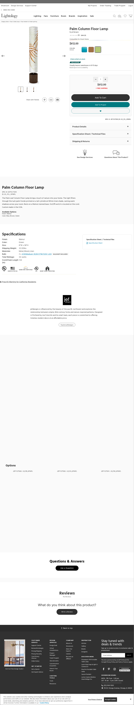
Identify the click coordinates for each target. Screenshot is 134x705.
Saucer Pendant (86, 674)
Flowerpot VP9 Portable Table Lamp (89, 660)
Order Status (35, 661)
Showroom (5, 6)
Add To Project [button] (100, 105)
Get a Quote (35, 669)
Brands (72, 16)
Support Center (31, 6)
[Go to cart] (130, 15)
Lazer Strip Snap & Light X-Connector (89, 665)
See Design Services (85, 157)
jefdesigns (75, 32)
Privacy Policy (111, 662)
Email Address (107, 655)
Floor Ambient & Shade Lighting (29, 22)
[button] (3, 56)
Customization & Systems (54, 665)
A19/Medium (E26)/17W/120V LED (37, 254)
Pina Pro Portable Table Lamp (88, 670)
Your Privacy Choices (35, 657)
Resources (53, 684)
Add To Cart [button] (100, 98)
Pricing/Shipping (36, 651)
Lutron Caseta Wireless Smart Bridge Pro (88, 678)
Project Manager (52, 654)
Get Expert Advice (37, 672)
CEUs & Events (54, 661)
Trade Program (119, 6)
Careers (68, 654)
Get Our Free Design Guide (14, 669)
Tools (51, 681)
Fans (46, 16)
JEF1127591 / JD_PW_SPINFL (111, 471)
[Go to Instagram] (115, 669)
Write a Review (67, 612)
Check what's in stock (77, 59)
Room (63, 16)
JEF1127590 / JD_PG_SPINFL (67, 471)
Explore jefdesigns (67, 325)
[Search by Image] (119, 16)
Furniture (54, 16)
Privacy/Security (36, 654)
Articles (83, 643)
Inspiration (82, 16)
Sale (92, 16)
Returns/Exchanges (37, 648)
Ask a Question (67, 568)
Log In (130, 6)
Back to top (68, 628)
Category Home (5, 22)
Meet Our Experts (69, 650)
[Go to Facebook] (103, 669)
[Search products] (114, 16)
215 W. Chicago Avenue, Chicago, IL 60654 (117, 688)
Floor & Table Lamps (15, 22)
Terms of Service (123, 662)
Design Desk (53, 645)
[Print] (57, 102)
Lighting (37, 16)
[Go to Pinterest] (44, 102)
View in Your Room (54, 669)
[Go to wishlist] (126, 16)
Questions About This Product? (116, 157)
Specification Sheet (95, 243)
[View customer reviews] (124, 669)
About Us (69, 643)
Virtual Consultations (54, 649)
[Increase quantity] (105, 79)
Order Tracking (105, 6)
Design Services (17, 6)
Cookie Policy (44, 703)
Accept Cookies (110, 699)
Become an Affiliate (69, 658)
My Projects (92, 6)
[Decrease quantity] (95, 79)
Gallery (83, 646)
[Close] (130, 699)
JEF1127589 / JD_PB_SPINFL (23, 471)
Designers (84, 652)
